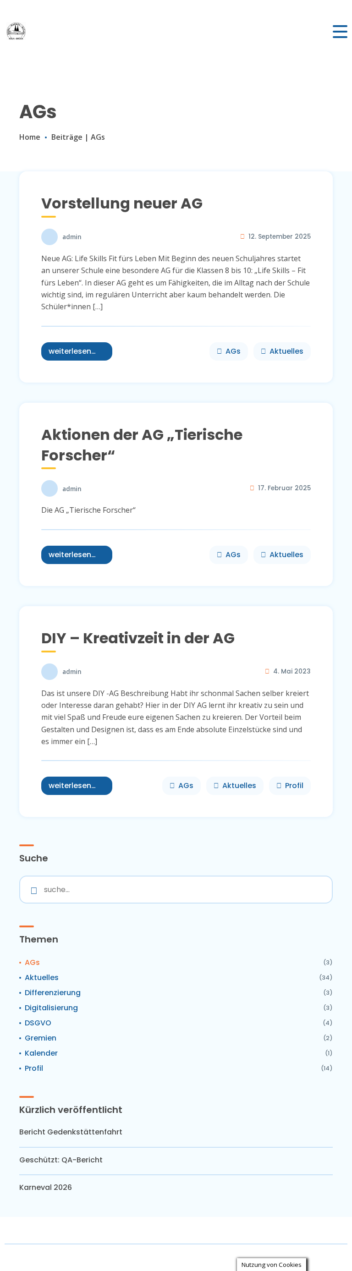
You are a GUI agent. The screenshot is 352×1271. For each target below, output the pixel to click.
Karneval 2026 (45, 1188)
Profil (294, 785)
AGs (233, 351)
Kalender (41, 1053)
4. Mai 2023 (292, 671)
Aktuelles (286, 351)
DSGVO (38, 1023)
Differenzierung (53, 992)
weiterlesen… (72, 351)
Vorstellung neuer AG (122, 203)
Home (29, 137)
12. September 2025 (279, 236)
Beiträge (66, 137)
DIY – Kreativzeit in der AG (138, 638)
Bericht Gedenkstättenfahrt (70, 1132)
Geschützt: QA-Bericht (61, 1160)
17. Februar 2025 (284, 488)
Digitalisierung (51, 1008)
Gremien (40, 1038)
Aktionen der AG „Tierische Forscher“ (141, 445)
